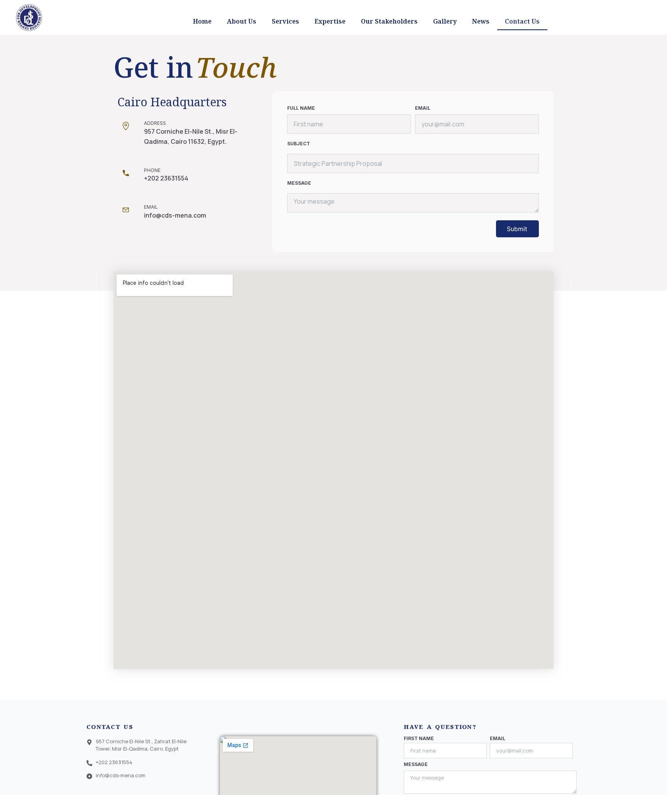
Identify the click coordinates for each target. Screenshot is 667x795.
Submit (517, 229)
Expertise (330, 21)
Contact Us (522, 21)
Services (285, 21)
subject (298, 143)
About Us (241, 21)
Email (422, 108)
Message (299, 183)
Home (202, 21)
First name (419, 738)
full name (301, 108)
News (480, 21)
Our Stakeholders (389, 21)
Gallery (445, 21)
